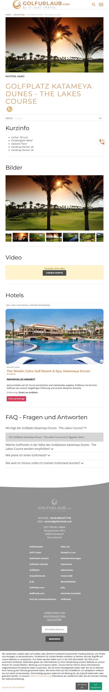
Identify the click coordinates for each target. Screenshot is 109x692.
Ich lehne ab (81, 686)
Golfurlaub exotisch (39, 558)
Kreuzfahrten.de (37, 575)
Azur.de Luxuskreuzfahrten (43, 599)
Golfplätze (19, 15)
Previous (8, 203)
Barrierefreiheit (68, 581)
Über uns (65, 546)
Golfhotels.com (37, 593)
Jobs (63, 587)
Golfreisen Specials (39, 564)
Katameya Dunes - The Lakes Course (44, 15)
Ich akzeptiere (96, 686)
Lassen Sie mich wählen (13, 687)
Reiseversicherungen (71, 558)
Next (101, 203)
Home (8, 15)
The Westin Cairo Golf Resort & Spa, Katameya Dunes (48, 371)
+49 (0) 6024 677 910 (60, 518)
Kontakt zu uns (68, 552)
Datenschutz (67, 570)
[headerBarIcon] (101, 4)
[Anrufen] (102, 141)
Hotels (19, 118)
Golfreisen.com (37, 587)
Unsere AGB (66, 575)
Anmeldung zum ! (54, 616)
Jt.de (32, 581)
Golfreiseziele (36, 546)
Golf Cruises (35, 552)
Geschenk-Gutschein (71, 593)
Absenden (54, 639)
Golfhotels (66, 599)
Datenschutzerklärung (40, 676)
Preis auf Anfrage (16, 399)
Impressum (66, 564)
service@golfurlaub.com (58, 521)
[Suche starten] (93, 4)
